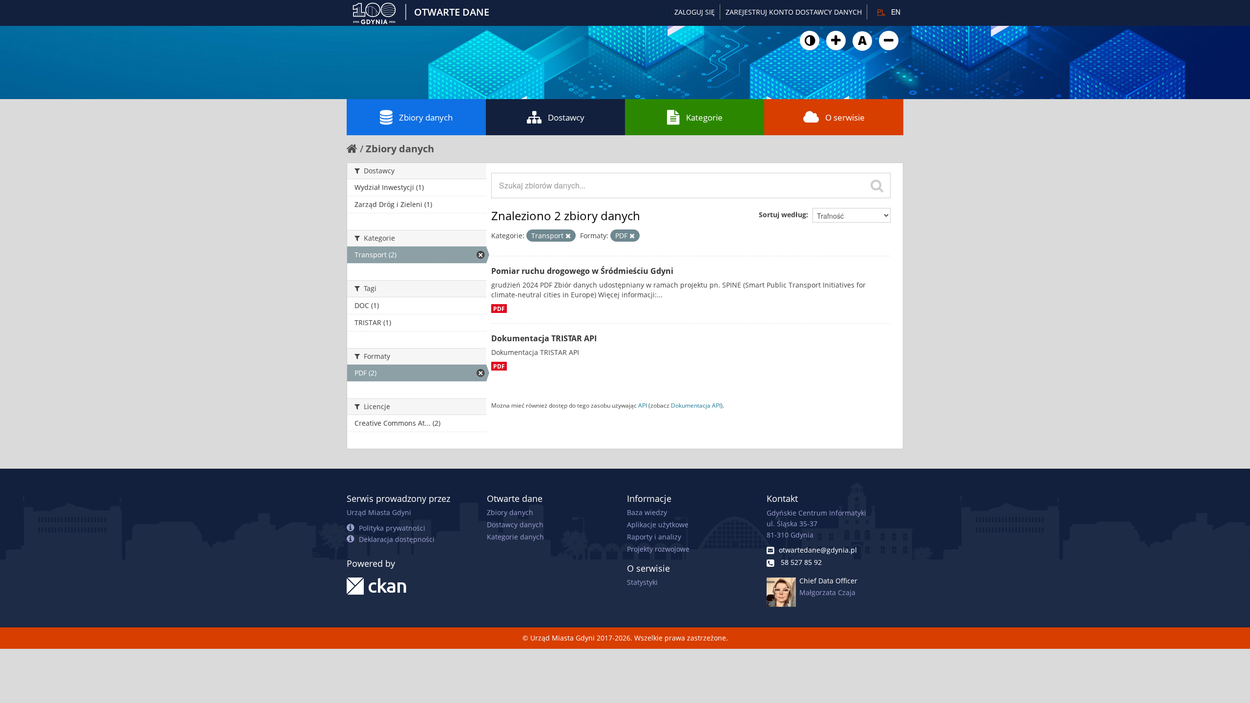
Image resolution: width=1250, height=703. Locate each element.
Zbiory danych (426, 117)
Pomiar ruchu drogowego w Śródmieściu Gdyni (582, 271)
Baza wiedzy (647, 512)
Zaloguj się (694, 12)
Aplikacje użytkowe (657, 524)
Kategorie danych (515, 536)
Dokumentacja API (696, 405)
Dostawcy (566, 117)
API (642, 405)
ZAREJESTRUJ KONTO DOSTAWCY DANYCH (794, 12)
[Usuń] (568, 235)
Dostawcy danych (515, 524)
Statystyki (642, 582)
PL (881, 12)
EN (895, 12)
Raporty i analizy (654, 536)
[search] (877, 185)
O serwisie (845, 117)
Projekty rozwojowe (658, 549)
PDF (499, 308)
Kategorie (704, 117)
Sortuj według (782, 214)
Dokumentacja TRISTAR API (544, 338)
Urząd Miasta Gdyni (379, 512)
